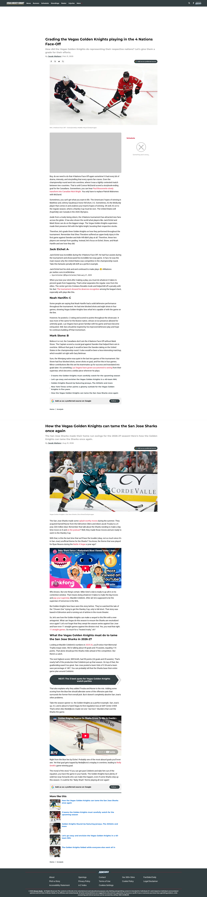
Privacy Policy (84, 881)
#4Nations (106, 269)
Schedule (45, 3)
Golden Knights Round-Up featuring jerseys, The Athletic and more (82, 383)
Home (52, 409)
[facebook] (193, 3)
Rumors (36, 3)
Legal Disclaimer (150, 881)
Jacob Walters (54, 56)
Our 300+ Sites (128, 877)
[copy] (62, 61)
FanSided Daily (149, 877)
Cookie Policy (128, 881)
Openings (82, 877)
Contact (102, 877)
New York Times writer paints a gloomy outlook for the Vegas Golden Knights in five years (82, 388)
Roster (63, 3)
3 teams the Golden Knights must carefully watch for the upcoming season (85, 376)
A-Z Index (82, 885)
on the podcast (73, 530)
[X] (189, 3)
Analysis (60, 409)
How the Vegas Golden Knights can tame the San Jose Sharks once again (84, 393)
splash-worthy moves (88, 521)
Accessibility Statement (59, 885)
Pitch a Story (54, 881)
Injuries (72, 3)
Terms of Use (104, 881)
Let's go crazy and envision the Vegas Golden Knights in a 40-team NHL (84, 379)
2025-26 (89, 645)
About (51, 877)
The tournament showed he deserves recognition (78, 289)
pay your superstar (61, 598)
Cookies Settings (106, 885)
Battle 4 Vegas (79, 544)
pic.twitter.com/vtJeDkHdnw (62, 272)
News (28, 3)
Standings (55, 3)
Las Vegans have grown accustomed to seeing (92, 368)
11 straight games (57, 629)
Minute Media (38, 891)
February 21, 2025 (84, 275)
